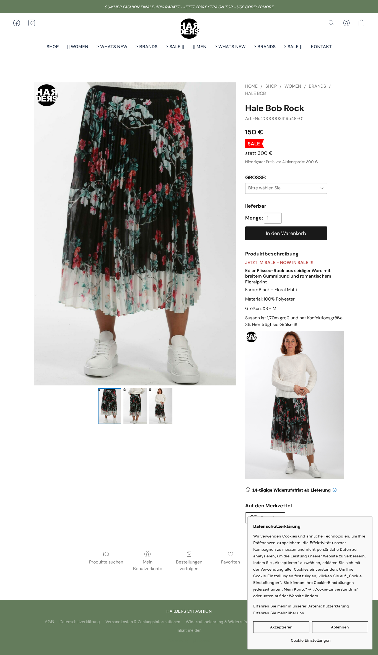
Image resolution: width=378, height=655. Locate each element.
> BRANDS (146, 46)
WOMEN (292, 86)
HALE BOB (255, 93)
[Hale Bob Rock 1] (135, 406)
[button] (189, 28)
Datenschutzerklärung (79, 622)
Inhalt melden (189, 630)
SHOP (52, 46)
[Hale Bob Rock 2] (160, 406)
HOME (251, 86)
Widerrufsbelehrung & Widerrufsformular (224, 622)
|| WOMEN (77, 46)
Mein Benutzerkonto (147, 565)
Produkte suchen (106, 562)
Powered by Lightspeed (189, 640)
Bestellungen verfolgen (189, 565)
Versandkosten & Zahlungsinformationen (142, 622)
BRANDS (317, 86)
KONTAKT (321, 46)
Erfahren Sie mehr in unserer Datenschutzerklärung (301, 606)
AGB (49, 622)
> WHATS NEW (112, 46)
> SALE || (175, 46)
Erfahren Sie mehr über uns (278, 612)
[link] (310, 638)
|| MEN (199, 46)
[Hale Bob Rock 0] (109, 406)
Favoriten (230, 562)
